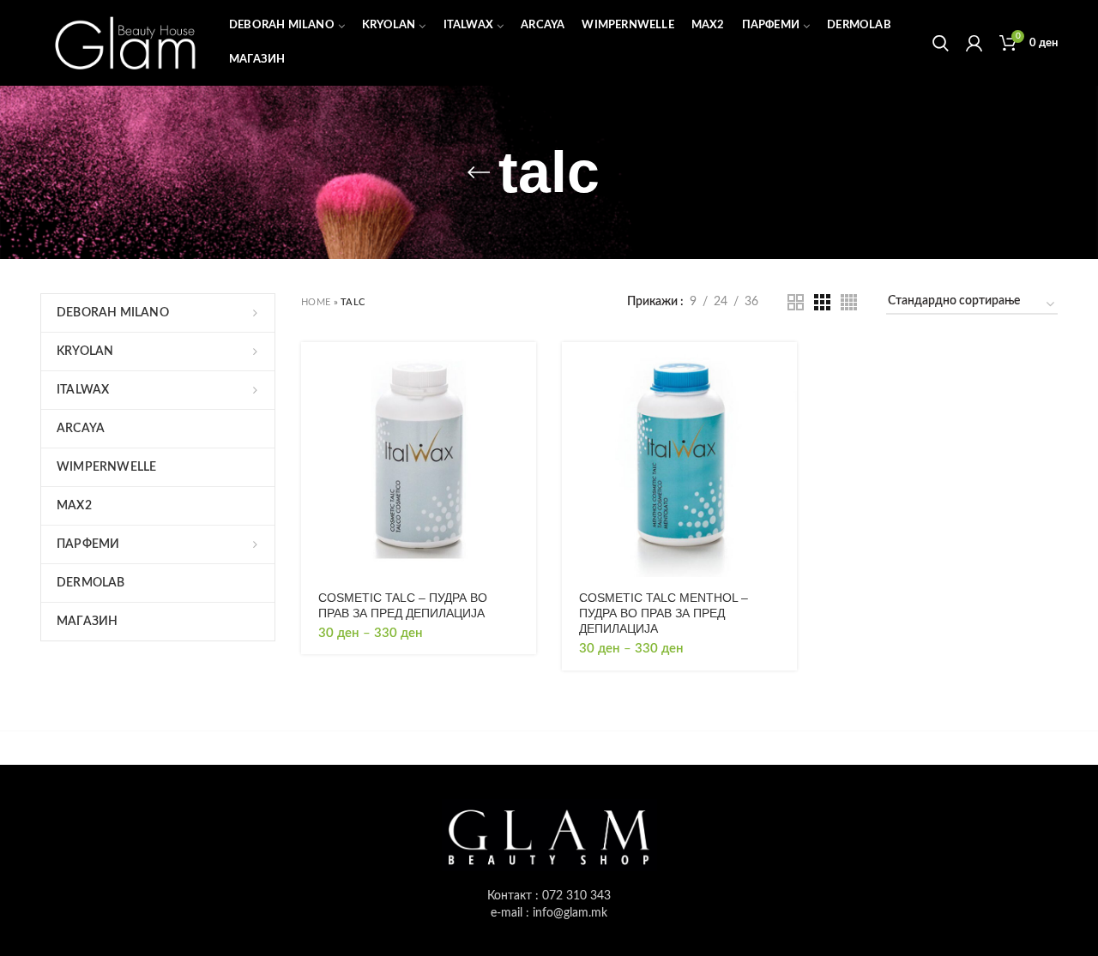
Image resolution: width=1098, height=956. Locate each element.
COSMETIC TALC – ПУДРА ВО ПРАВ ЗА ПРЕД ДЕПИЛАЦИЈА (402, 605)
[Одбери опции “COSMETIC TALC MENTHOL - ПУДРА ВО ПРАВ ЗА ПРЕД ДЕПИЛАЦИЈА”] (784, 370)
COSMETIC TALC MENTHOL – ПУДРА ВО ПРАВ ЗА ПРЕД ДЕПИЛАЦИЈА (663, 613)
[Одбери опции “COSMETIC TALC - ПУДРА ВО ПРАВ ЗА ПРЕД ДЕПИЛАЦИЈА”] (523, 370)
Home (315, 302)
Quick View (523, 408)
